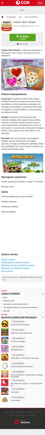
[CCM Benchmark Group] (22, 422)
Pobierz (24, 37)
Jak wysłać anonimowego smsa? (15, 304)
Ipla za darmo (7, 271)
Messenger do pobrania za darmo (15, 268)
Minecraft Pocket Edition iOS (21, 333)
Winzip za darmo (8, 259)
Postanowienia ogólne (17, 412)
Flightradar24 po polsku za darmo (15, 262)
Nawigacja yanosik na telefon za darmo (18, 265)
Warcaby (6, 311)
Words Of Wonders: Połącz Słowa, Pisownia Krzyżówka (27, 376)
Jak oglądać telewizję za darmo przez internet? (20, 307)
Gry (20, 17)
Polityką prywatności (34, 412)
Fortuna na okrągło (18, 341)
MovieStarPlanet (17, 350)
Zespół (5, 412)
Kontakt (12, 415)
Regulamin (20, 415)
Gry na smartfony (31, 17)
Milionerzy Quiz (9, 301)
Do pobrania (11, 17)
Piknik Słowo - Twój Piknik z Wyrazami (25, 358)
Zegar (5, 297)
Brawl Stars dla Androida (20, 325)
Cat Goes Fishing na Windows (22, 366)
